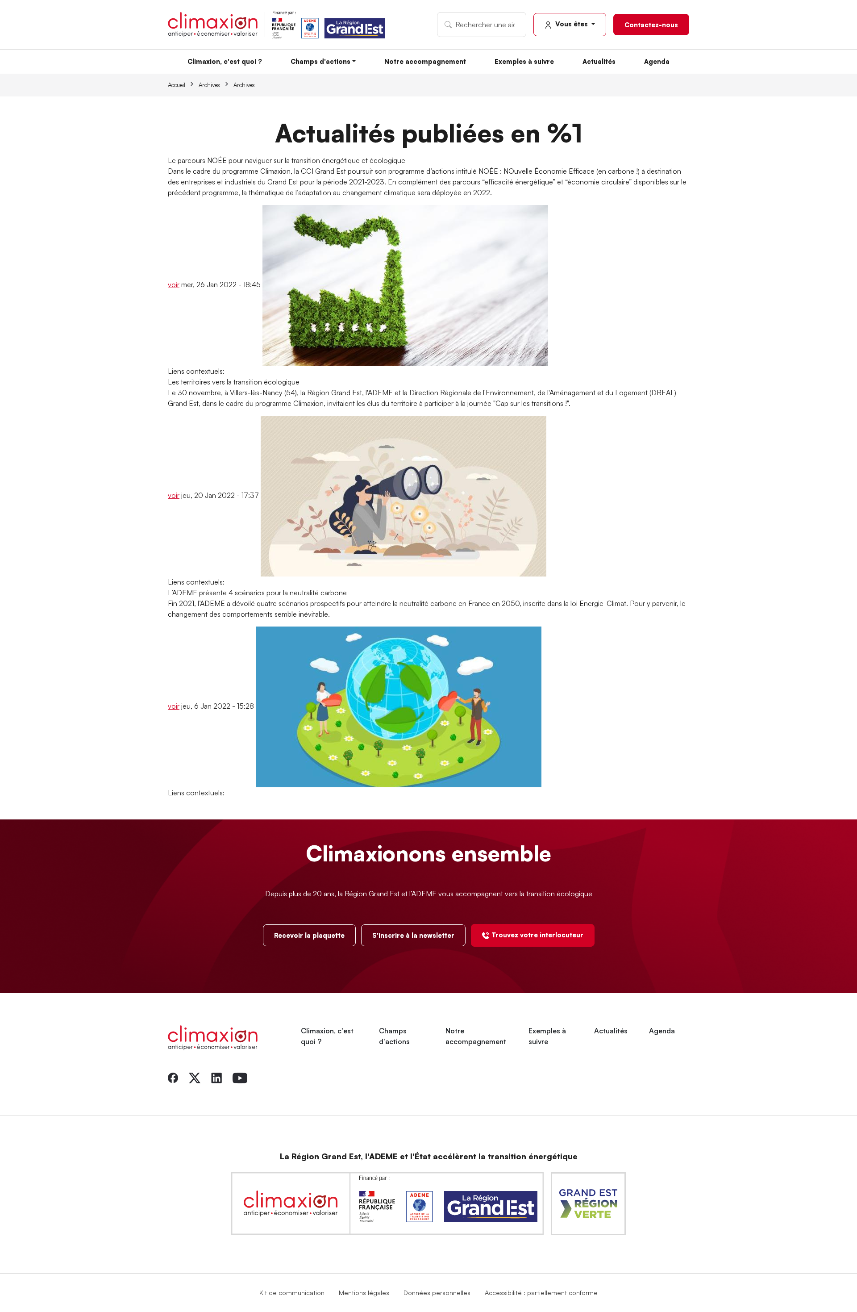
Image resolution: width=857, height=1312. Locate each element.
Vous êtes (571, 24)
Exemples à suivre (524, 61)
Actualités (599, 61)
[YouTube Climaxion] (240, 1077)
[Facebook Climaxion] (173, 1077)
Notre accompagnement (425, 61)
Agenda (657, 61)
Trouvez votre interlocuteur (537, 935)
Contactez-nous (651, 25)
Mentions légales (364, 1292)
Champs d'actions (320, 61)
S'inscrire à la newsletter (413, 935)
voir (173, 284)
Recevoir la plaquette (309, 935)
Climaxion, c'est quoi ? (224, 61)
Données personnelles (437, 1292)
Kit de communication (291, 1292)
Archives (209, 84)
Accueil (176, 84)
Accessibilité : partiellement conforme (541, 1292)
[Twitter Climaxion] (194, 1077)
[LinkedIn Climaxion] (216, 1077)
